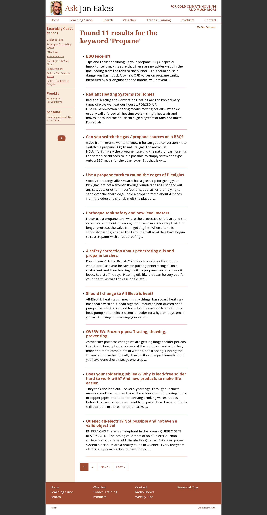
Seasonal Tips (187, 487)
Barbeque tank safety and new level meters (127, 213)
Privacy (54, 507)
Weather (129, 20)
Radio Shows (144, 492)
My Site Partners (206, 27)
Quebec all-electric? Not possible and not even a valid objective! (131, 423)
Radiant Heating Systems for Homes (120, 94)
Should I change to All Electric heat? (119, 293)
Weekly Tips (144, 497)
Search (108, 20)
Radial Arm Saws (55, 68)
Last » (120, 467)
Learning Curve (81, 20)
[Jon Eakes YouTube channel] (61, 138)
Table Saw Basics (55, 56)
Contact (210, 20)
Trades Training (158, 20)
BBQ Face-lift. (98, 56)
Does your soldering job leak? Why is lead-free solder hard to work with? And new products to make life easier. (136, 378)
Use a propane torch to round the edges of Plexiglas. (135, 175)
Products (187, 20)
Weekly (53, 93)
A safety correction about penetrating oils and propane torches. (130, 253)
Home (55, 20)
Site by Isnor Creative (207, 507)
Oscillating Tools (55, 39)
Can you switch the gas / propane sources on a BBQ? (135, 137)
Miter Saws (52, 51)
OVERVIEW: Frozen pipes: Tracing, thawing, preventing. (126, 333)
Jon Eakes (89, 8)
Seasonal (54, 112)
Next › (105, 467)
